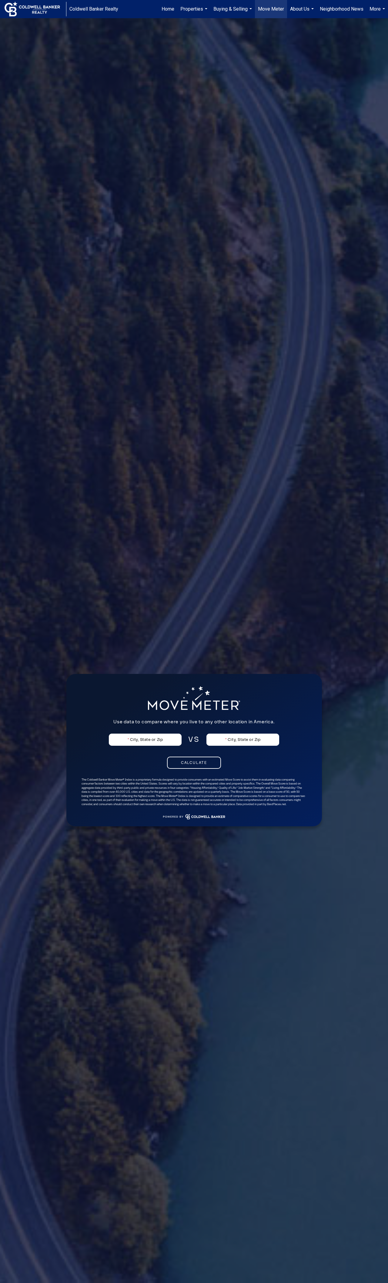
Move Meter (271, 9)
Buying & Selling (233, 12)
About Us (302, 12)
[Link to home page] (35, 9)
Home (168, 9)
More (378, 12)
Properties (194, 12)
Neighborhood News (341, 9)
